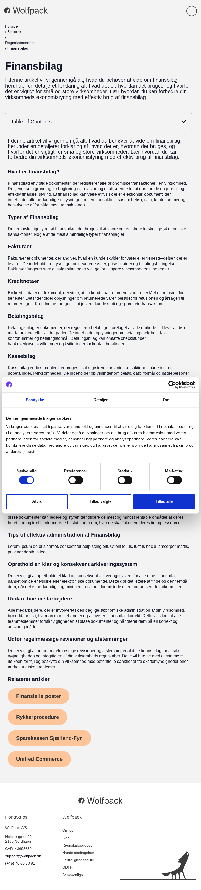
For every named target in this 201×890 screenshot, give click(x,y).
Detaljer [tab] (100, 399)
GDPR (67, 867)
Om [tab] (166, 399)
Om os (67, 830)
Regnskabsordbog (20, 43)
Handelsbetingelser (78, 852)
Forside (11, 26)
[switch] (75, 480)
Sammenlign (72, 875)
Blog (66, 838)
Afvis (37, 501)
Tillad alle (164, 501)
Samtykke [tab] (35, 399)
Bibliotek (14, 32)
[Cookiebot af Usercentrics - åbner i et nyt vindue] (172, 385)
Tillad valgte (100, 501)
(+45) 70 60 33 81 (20, 863)
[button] (191, 11)
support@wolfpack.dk (23, 856)
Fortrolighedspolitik (78, 860)
